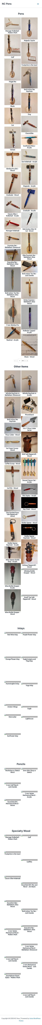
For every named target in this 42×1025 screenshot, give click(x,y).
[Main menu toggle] (38, 4)
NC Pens (7, 3)
